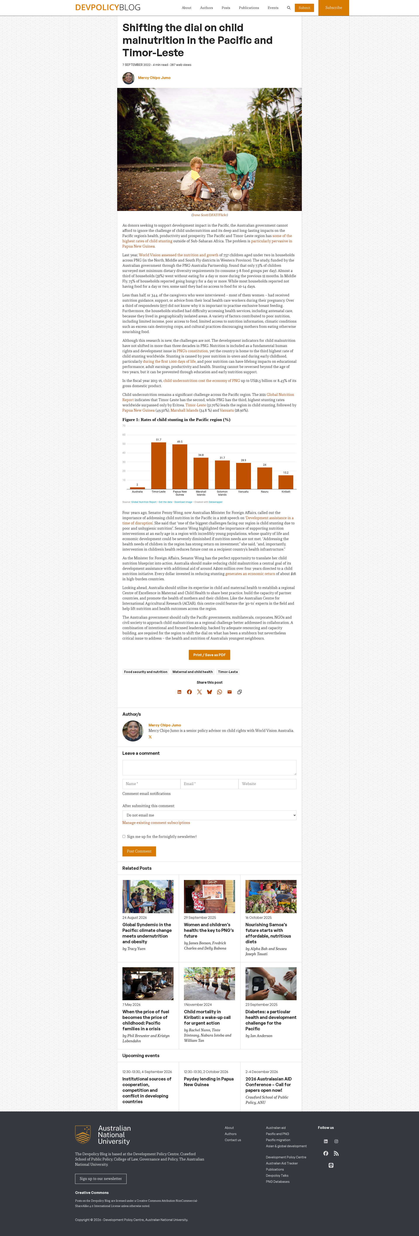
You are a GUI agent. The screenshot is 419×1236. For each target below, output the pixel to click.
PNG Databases (278, 1181)
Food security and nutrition (145, 672)
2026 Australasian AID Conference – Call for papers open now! (269, 1084)
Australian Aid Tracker (282, 1163)
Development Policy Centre (286, 1157)
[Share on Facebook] (189, 692)
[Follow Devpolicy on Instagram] (336, 1141)
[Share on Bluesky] (209, 692)
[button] (289, 8)
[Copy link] (239, 692)
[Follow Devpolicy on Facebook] (326, 1153)
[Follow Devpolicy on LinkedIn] (326, 1141)
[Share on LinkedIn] (179, 692)
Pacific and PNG (277, 1134)
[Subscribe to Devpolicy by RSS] (336, 1153)
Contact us (233, 1140)
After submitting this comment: (148, 806)
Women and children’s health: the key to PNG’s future (209, 930)
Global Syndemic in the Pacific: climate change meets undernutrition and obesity (147, 933)
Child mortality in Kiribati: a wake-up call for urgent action (207, 1017)
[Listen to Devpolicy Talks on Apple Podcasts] (331, 1165)
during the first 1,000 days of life (169, 361)
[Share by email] (229, 692)
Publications (249, 8)
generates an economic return (250, 574)
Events (273, 8)
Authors (206, 8)
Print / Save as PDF (209, 655)
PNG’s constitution (192, 351)
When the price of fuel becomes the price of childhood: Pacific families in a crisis (145, 1020)
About (186, 8)
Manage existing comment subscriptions (156, 822)
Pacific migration (278, 1140)
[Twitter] (151, 737)
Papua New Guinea (138, 410)
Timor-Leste (195, 405)
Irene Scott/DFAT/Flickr (209, 215)
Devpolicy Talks (277, 1175)
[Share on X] (199, 692)
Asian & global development (286, 1146)
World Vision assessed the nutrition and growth (178, 255)
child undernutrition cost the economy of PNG (201, 380)
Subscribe (333, 7)
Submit (304, 8)
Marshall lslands (184, 410)
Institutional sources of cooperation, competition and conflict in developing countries (147, 1090)
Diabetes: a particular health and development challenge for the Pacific (271, 1020)
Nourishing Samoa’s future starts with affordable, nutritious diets (268, 933)
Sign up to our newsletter (101, 1178)
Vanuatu (227, 410)
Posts (226, 8)
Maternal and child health (193, 672)
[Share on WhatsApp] (219, 692)
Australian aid (276, 1128)
